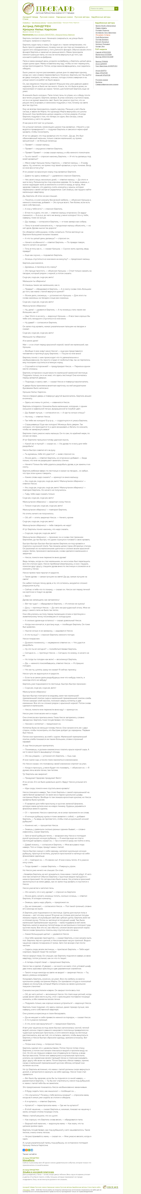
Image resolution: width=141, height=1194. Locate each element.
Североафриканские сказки (107, 84)
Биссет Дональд (102, 42)
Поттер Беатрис (102, 39)
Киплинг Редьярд (103, 44)
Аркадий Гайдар (30, 17)
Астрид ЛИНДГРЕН (54, 23)
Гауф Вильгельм (102, 37)
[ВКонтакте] (24, 1150)
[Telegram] (32, 1150)
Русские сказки (47, 17)
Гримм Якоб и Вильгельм (106, 26)
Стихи (25, 19)
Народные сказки (64, 17)
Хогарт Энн (100, 46)
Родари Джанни (102, 30)
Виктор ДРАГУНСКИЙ (104, 57)
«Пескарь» (26, 1190)
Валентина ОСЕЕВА (104, 55)
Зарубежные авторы (100, 17)
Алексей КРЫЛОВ (103, 75)
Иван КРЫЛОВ (102, 73)
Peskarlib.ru (26, 23)
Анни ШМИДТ (101, 64)
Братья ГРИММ (102, 61)
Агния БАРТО (101, 71)
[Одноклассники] (26, 1150)
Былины (99, 82)
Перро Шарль (101, 28)
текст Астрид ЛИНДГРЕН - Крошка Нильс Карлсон (49, 35)
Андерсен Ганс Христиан (106, 33)
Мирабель (28, 1160)
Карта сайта (96, 1187)
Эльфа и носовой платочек (38, 1172)
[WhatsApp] (29, 1150)
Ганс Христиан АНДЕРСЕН (106, 66)
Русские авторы (82, 17)
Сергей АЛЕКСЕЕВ (103, 52)
